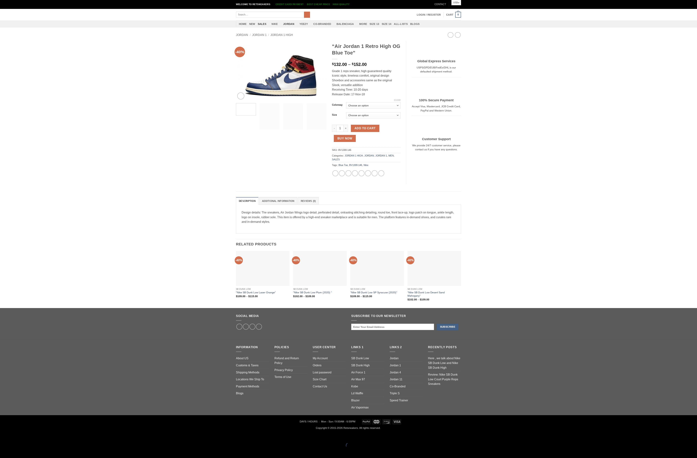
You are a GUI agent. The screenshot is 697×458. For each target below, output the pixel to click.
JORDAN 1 (259, 34)
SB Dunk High (360, 365)
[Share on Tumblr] (375, 173)
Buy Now (344, 138)
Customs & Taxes (247, 365)
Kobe (354, 386)
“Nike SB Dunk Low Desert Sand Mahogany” (426, 294)
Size (334, 115)
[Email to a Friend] (348, 173)
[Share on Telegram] (381, 173)
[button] (429, 15)
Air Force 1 (358, 372)
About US (242, 358)
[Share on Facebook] (335, 173)
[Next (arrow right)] (14, 451)
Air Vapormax (360, 407)
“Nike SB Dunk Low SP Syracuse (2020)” (373, 292)
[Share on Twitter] (342, 173)
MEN (391, 155)
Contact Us (320, 386)
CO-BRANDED (322, 24)
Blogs (414, 24)
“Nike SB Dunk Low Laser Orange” (256, 292)
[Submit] (307, 15)
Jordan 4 (395, 372)
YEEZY (303, 24)
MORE (363, 24)
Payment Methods (247, 386)
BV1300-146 (355, 165)
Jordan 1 (395, 365)
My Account (320, 358)
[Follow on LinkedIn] (252, 327)
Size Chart (319, 379)
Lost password (322, 372)
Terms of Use (282, 376)
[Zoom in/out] (3, 436)
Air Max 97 (358, 379)
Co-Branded (397, 386)
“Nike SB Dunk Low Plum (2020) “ (312, 292)
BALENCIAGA (345, 24)
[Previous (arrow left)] (3, 451)
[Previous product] (457, 35)
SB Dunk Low (360, 358)
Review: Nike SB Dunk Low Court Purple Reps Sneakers (443, 379)
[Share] (24, 436)
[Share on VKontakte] (361, 173)
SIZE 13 (374, 24)
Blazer (355, 400)
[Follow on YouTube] (259, 327)
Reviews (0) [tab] (308, 201)
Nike (366, 165)
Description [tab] (247, 201)
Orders (317, 365)
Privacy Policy (283, 370)
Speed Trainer (399, 400)
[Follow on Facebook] (239, 327)
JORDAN (288, 24)
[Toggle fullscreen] (14, 436)
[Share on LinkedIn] (368, 173)
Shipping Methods (247, 372)
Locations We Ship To (250, 379)
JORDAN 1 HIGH (281, 34)
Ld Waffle (357, 393)
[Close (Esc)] (35, 436)
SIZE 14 (386, 24)
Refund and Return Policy (286, 361)
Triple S (395, 393)
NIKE (275, 24)
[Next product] (450, 35)
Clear (397, 100)
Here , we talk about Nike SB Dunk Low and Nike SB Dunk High (444, 363)
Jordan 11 (396, 379)
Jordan (394, 358)
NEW (252, 24)
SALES (262, 24)
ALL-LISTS (401, 24)
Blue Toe (343, 165)
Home (243, 24)
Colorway (337, 105)
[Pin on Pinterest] (355, 173)
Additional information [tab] (278, 201)
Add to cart (365, 128)
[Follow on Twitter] (246, 327)
